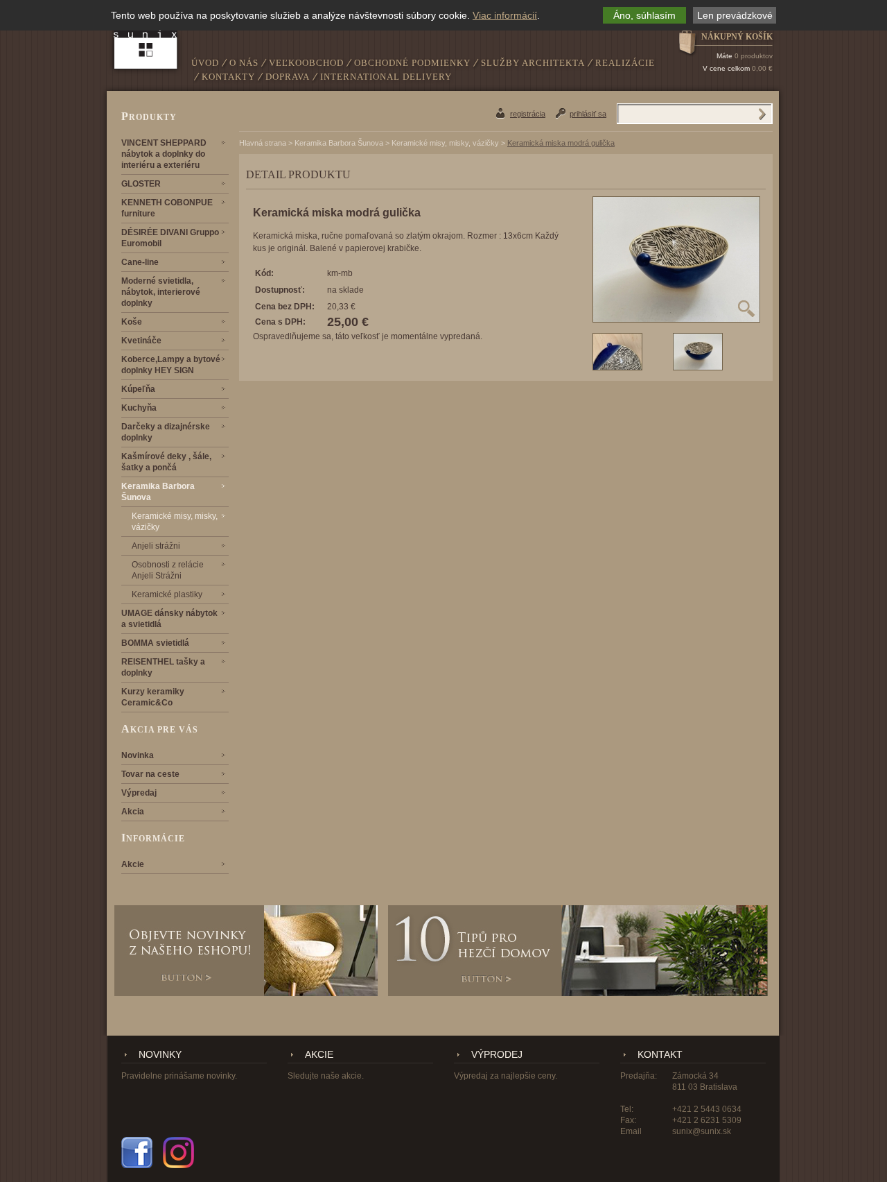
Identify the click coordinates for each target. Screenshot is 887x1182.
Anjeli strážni (156, 546)
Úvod (205, 63)
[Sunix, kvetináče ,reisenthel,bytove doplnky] (145, 39)
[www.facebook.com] (136, 1152)
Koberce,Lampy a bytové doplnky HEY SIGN (170, 364)
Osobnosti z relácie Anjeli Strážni (168, 570)
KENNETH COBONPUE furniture (167, 208)
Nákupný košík (737, 37)
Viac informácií (505, 15)
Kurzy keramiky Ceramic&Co (152, 697)
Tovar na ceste (150, 774)
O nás (243, 63)
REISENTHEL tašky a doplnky (163, 667)
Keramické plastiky (167, 594)
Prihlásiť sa (588, 114)
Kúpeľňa (138, 389)
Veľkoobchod (306, 63)
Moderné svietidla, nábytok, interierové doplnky (160, 292)
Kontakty (228, 76)
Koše (131, 322)
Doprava (287, 76)
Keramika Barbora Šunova (158, 491)
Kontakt (660, 1055)
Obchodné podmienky (412, 63)
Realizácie (625, 63)
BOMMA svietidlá (155, 643)
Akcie (132, 864)
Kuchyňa (139, 408)
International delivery (386, 76)
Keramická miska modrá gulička (561, 143)
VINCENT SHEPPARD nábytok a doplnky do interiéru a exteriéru (164, 154)
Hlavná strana (262, 143)
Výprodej (496, 1055)
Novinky (160, 1055)
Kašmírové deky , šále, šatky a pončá (166, 462)
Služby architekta (533, 63)
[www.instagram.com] (178, 1152)
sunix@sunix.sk (701, 1131)
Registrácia (527, 114)
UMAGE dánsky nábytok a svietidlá (169, 618)
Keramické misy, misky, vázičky (175, 521)
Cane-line (140, 262)
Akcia (132, 811)
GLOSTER (141, 184)
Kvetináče (141, 340)
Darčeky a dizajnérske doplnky (165, 432)
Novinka (137, 755)
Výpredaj (139, 793)
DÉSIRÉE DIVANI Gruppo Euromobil (170, 238)
